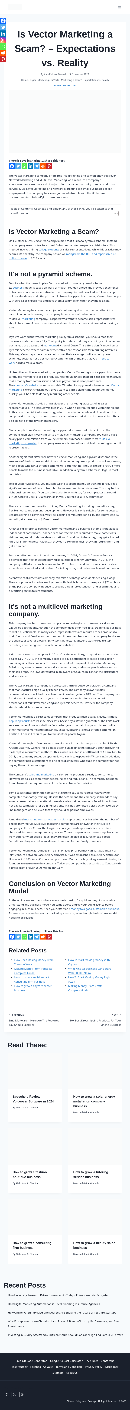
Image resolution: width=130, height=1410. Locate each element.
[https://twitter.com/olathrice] (14, 1394)
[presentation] (35, 1071)
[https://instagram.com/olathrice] (22, 1394)
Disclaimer (111, 1367)
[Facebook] (12, 166)
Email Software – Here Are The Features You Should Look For (34, 1020)
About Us (72, 1372)
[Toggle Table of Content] (114, 213)
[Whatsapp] (24, 166)
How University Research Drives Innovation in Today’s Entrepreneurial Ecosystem (59, 1295)
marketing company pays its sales (45, 819)
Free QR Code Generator (31, 1361)
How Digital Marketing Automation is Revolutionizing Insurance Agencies (54, 1304)
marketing (28, 319)
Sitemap (57, 1372)
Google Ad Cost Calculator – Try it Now (74, 1361)
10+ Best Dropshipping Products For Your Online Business (95, 1020)
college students (49, 249)
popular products (19, 721)
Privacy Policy (93, 1367)
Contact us (107, 1361)
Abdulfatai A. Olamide (55, 74)
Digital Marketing (65, 85)
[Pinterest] (49, 166)
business (18, 287)
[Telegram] (36, 166)
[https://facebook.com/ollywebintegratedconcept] (6, 1394)
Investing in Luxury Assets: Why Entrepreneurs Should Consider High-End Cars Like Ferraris (65, 1335)
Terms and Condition (69, 1367)
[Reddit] (43, 166)
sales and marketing (41, 774)
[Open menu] (119, 7)
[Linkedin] (30, 166)
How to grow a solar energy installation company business (94, 1101)
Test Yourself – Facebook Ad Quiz (32, 1367)
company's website (26, 385)
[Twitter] (18, 166)
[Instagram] (3, 40)
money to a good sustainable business (95, 909)
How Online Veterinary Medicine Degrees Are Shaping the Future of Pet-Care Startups (62, 1312)
